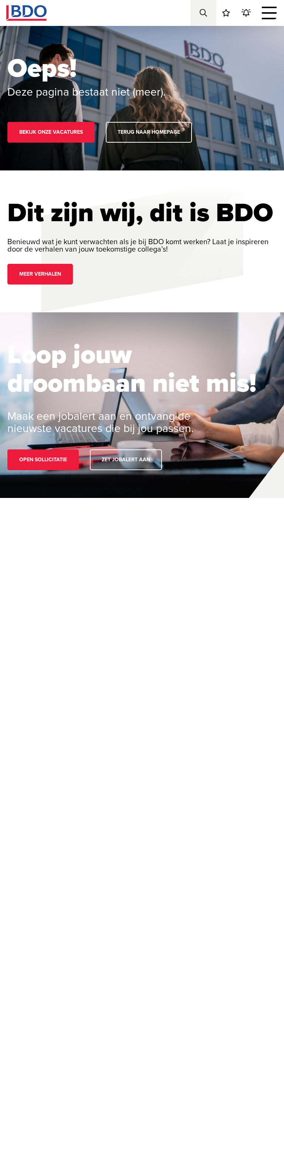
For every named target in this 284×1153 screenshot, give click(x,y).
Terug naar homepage (149, 132)
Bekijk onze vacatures (51, 132)
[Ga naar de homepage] (26, 13)
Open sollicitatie (43, 459)
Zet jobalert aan (126, 459)
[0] (226, 13)
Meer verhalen (40, 274)
